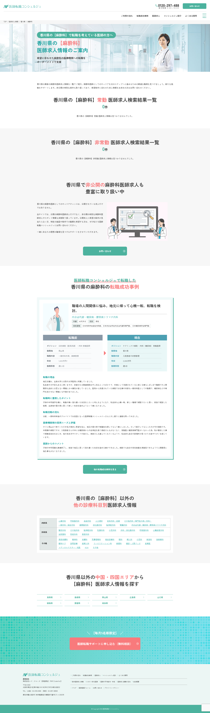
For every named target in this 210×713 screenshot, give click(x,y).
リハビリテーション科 (103, 543)
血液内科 (87, 521)
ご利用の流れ (127, 15)
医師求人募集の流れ (124, 682)
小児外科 (112, 530)
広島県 (133, 597)
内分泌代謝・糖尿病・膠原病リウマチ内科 (148, 525)
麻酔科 (30, 21)
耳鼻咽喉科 (96, 539)
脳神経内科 (110, 525)
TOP (5, 21)
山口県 (160, 597)
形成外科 (74, 534)
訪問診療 (74, 543)
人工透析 (99, 521)
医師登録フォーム (85, 688)
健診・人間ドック (133, 543)
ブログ (74, 688)
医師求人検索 (13, 21)
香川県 (23, 21)
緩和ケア (62, 543)
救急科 (149, 539)
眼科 (120, 539)
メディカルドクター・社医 (69, 547)
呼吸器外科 (144, 530)
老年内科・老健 (113, 521)
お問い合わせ (194, 6)
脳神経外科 (88, 530)
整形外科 (62, 530)
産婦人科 (85, 543)
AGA (86, 547)
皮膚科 (84, 539)
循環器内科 (83, 525)
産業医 (147, 543)
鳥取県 (50, 597)
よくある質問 (191, 15)
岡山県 (105, 597)
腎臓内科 (123, 525)
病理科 (119, 543)
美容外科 (85, 534)
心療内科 (62, 521)
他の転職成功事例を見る (105, 469)
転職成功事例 (142, 15)
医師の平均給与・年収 (108, 682)
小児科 (139, 539)
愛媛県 (77, 603)
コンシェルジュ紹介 (172, 15)
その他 (95, 547)
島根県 (77, 597)
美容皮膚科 (63, 539)
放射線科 (160, 539)
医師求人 (156, 15)
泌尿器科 (62, 534)
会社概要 (136, 682)
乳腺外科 (101, 530)
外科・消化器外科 (128, 530)
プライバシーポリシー (112, 688)
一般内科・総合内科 (67, 525)
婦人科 (129, 539)
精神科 (75, 539)
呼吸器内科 (74, 521)
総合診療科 (109, 539)
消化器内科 (97, 525)
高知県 (105, 603)
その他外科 (74, 530)
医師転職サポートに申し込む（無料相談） (105, 644)
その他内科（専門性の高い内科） (138, 521)
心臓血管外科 (158, 530)
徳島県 (50, 603)
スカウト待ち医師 (92, 682)
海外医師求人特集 (78, 682)
